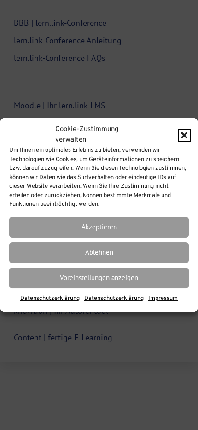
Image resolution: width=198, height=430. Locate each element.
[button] (184, 135)
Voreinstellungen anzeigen (99, 277)
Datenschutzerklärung (50, 298)
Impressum (163, 298)
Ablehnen (99, 252)
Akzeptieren (99, 226)
